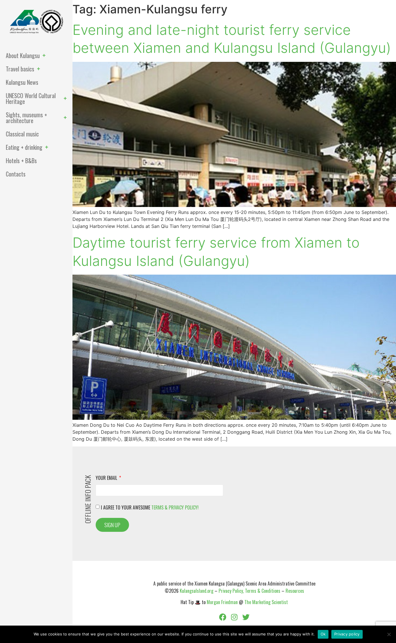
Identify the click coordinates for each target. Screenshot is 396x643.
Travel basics (20, 68)
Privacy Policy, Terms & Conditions (249, 590)
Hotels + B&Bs (21, 160)
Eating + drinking (24, 147)
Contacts (16, 174)
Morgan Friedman (222, 602)
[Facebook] (222, 617)
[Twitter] (246, 617)
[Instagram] (234, 617)
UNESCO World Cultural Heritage (31, 98)
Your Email (107, 478)
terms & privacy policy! (175, 507)
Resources (295, 590)
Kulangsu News (22, 82)
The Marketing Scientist (266, 602)
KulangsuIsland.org (196, 590)
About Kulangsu (23, 55)
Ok (323, 634)
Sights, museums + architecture (26, 117)
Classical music (22, 133)
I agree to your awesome (150, 507)
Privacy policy (347, 634)
